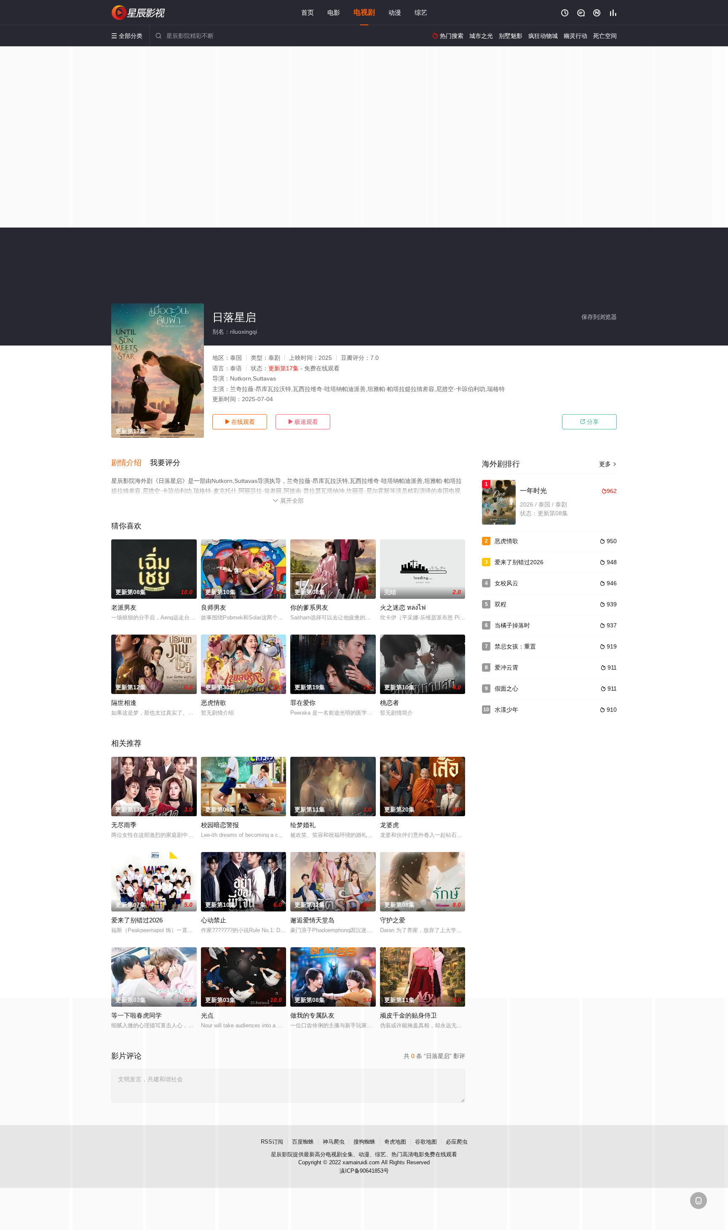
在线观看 (240, 421)
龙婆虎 (389, 824)
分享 (589, 421)
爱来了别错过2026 (137, 920)
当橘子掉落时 (512, 625)
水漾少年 (506, 709)
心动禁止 (213, 920)
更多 (608, 464)
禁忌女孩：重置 (515, 646)
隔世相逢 (123, 702)
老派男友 (123, 607)
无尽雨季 (123, 824)
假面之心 (506, 688)
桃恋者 (389, 702)
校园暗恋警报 (220, 824)
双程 (500, 604)
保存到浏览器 (599, 317)
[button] (130, 463)
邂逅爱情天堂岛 (312, 920)
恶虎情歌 (213, 702)
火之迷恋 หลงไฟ (403, 607)
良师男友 (213, 607)
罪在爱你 (303, 702)
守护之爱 (392, 920)
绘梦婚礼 (303, 824)
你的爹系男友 (309, 607)
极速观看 (303, 421)
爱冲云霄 (506, 667)
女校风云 (506, 583)
